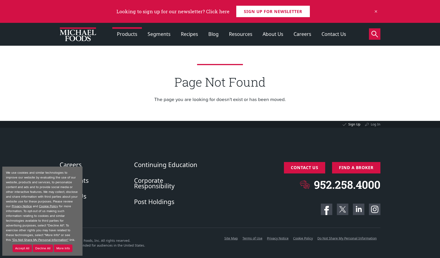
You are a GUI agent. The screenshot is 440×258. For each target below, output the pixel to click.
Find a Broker (356, 167)
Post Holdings (154, 202)
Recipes (189, 34)
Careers (302, 34)
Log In (375, 124)
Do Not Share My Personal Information (347, 238)
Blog (213, 34)
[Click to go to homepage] (78, 34)
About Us (273, 34)
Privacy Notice (278, 238)
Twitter (342, 209)
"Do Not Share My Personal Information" (40, 240)
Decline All (42, 248)
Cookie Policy (303, 238)
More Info (63, 248)
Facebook (326, 209)
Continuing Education (165, 165)
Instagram (374, 209)
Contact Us (334, 34)
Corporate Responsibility (154, 183)
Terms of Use (252, 238)
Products (127, 34)
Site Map (231, 238)
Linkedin (358, 209)
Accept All (22, 248)
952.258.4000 (347, 184)
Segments (159, 34)
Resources (240, 34)
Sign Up (354, 124)
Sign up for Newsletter (273, 11)
